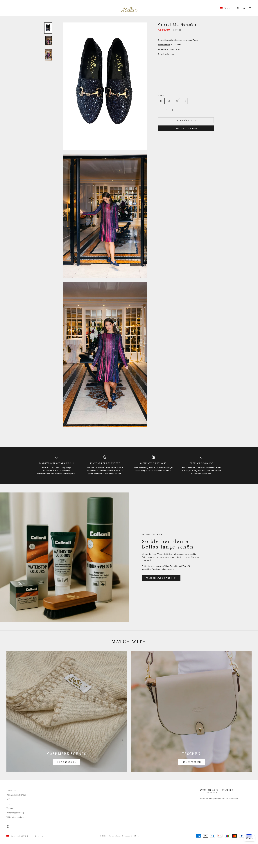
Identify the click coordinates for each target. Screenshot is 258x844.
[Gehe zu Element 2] (48, 41)
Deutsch (39, 836)
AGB (8, 799)
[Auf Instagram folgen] (7, 826)
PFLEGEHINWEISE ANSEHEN (161, 578)
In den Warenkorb (186, 120)
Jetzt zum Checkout (186, 128)
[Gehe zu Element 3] (48, 55)
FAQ (8, 804)
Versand (10, 808)
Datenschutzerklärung (16, 795)
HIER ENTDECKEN (66, 762)
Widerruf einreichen (15, 817)
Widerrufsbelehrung (15, 813)
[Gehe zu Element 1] (48, 28)
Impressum (11, 790)
